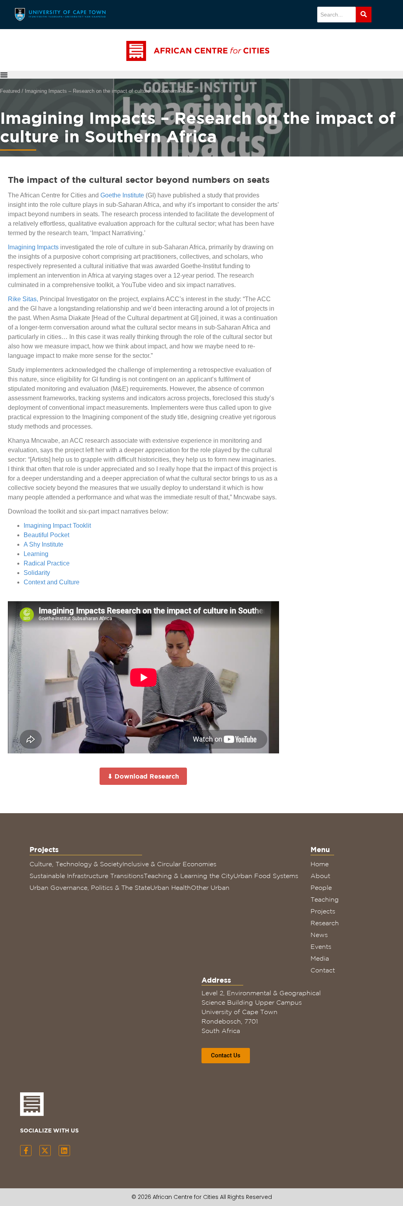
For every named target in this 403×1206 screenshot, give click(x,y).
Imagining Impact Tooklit (57, 525)
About (320, 875)
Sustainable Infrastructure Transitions (87, 875)
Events (321, 946)
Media (320, 958)
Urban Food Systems (265, 875)
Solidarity (37, 572)
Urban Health (170, 887)
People (321, 887)
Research (325, 922)
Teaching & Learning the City (188, 875)
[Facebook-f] (25, 1150)
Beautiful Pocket (46, 535)
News (319, 934)
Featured (10, 91)
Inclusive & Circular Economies (169, 863)
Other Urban (210, 887)
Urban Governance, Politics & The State (90, 887)
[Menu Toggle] (4, 75)
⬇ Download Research (143, 776)
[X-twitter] (45, 1150)
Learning (36, 554)
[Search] (364, 14)
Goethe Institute (122, 195)
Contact (323, 970)
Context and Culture (51, 582)
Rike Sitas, (23, 299)
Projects (323, 911)
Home (320, 863)
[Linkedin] (64, 1150)
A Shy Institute (43, 544)
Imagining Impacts (33, 247)
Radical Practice (47, 563)
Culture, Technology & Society (76, 863)
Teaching (325, 899)
